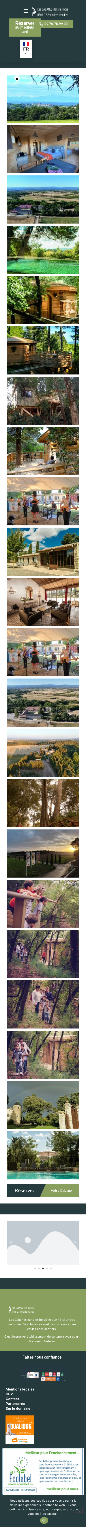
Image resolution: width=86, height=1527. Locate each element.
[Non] (79, 1511)
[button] (11, 1243)
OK (44, 1520)
